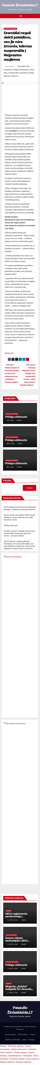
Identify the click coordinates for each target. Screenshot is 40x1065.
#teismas (7, 76)
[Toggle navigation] (20, 16)
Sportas (8, 983)
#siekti (31, 73)
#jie (28, 66)
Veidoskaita (27, 1056)
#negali (16, 70)
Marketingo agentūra (15, 1046)
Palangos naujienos (23, 1062)
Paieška (7, 480)
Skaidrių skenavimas (19, 1049)
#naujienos (8, 70)
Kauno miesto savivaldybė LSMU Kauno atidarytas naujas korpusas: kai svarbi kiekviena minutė (19, 517)
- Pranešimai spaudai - (17, 1059)
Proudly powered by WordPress (14, 1026)
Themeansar (20, 1029)
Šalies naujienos (11, 935)
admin (19, 420)
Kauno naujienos (32, 1059)
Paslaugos (31, 1039)
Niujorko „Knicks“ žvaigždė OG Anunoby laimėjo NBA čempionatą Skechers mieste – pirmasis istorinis (19, 533)
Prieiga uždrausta (16, 416)
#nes (5, 73)
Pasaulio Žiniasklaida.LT (20, 5)
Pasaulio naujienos (10, 28)
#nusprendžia (13, 73)
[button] (37, 16)
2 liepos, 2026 (12, 920)
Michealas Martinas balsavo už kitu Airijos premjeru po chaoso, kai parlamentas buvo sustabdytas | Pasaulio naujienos (12, 373)
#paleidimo (24, 73)
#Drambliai (21, 66)
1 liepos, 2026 (12, 944)
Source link (9, 353)
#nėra (32, 70)
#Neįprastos (24, 70)
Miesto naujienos (20, 1052)
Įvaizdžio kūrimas (14, 1056)
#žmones (14, 76)
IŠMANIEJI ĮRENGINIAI (12, 1039)
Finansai (8, 910)
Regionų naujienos (7, 1062)
